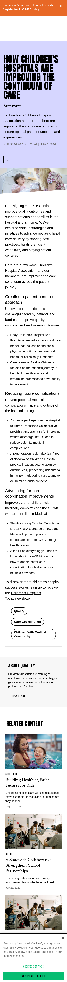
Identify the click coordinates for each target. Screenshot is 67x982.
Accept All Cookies (33, 976)
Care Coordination (27, 621)
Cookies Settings (33, 966)
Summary (12, 106)
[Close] (63, 938)
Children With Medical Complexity (30, 634)
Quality (19, 611)
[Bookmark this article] (6, 159)
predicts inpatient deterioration (31, 464)
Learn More (18, 696)
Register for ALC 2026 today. (21, 9)
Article (10, 854)
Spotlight (12, 774)
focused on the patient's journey (32, 368)
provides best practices (26, 431)
